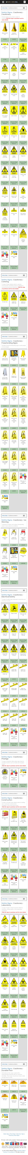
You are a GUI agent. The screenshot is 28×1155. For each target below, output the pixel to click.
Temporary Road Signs (14, 1135)
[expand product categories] (3, 2)
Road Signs (13, 1133)
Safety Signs (5, 8)
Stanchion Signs (20, 1133)
